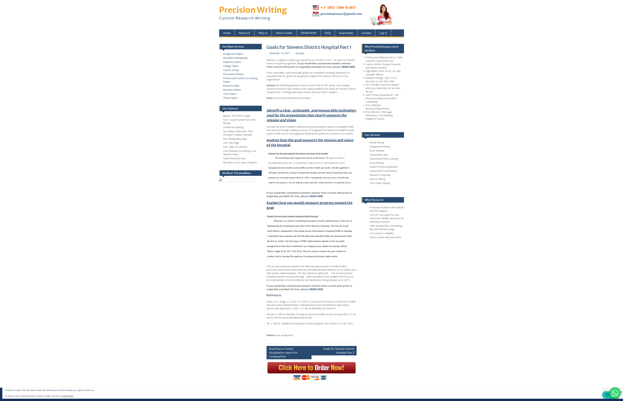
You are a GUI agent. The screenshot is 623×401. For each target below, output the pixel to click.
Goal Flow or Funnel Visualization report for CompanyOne (283, 352)
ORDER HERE (316, 289)
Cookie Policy (67, 396)
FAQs (328, 33)
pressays (300, 53)
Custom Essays (231, 70)
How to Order (284, 33)
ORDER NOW (308, 33)
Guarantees (346, 33)
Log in (383, 33)
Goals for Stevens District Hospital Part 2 (338, 350)
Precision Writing (253, 10)
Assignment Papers (233, 53)
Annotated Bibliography (235, 57)
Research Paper (231, 85)
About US (244, 33)
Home (227, 33)
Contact (366, 33)
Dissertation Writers (233, 74)
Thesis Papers (230, 97)
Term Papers (230, 93)
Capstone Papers (232, 61)
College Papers (231, 66)
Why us (263, 33)
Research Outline (232, 89)
